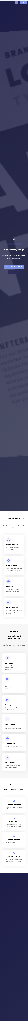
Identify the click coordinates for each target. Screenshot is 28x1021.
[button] (16, 2)
